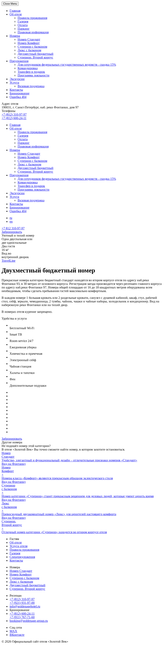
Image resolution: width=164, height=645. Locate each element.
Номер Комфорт (29, 43)
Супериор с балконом (32, 46)
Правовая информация (33, 32)
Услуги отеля (18, 546)
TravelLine (8, 260)
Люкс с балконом (29, 50)
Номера (15, 36)
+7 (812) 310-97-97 (22, 599)
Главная (15, 10)
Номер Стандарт (29, 39)
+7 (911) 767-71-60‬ (22, 617)
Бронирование (19, 93)
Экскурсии (17, 79)
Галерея (23, 21)
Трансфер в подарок (31, 71)
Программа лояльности (33, 75)
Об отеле (16, 14)
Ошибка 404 (18, 97)
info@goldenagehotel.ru (25, 606)
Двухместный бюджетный (35, 53)
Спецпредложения (22, 557)
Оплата (23, 25)
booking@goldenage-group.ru (29, 620)
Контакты (16, 89)
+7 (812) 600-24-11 (22, 613)
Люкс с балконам (21, 581)
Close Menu (10, 3)
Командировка (28, 68)
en (11, 221)
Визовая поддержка (31, 86)
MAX (13, 631)
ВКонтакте (17, 634)
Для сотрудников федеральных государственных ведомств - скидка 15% (67, 64)
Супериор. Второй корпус (35, 57)
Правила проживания (32, 18)
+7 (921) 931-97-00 (22, 602)
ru (11, 218)
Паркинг (24, 28)
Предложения (19, 61)
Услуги (14, 82)
